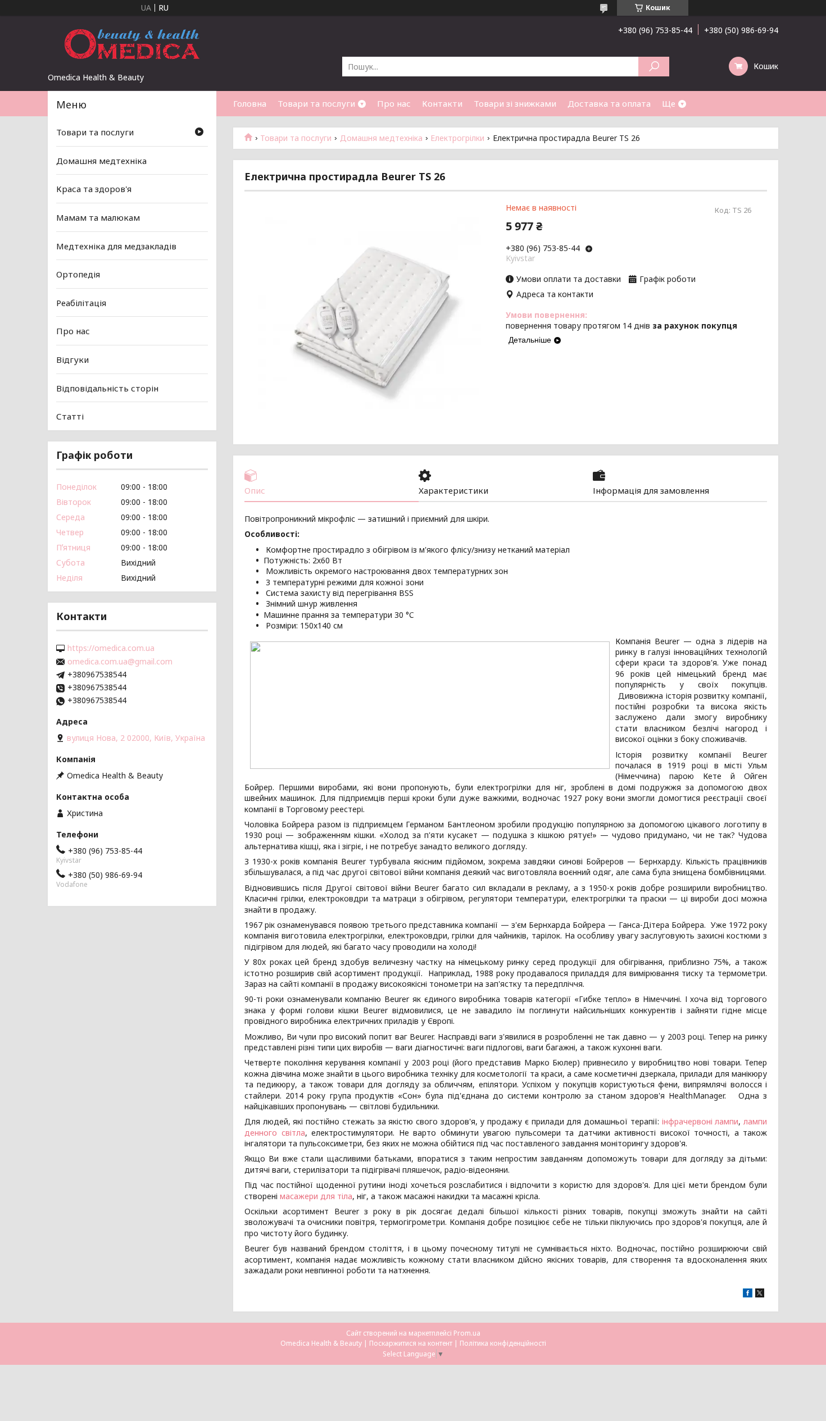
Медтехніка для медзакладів (116, 245)
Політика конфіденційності (503, 1343)
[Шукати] (653, 66)
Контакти (442, 103)
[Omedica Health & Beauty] (132, 43)
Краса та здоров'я (93, 188)
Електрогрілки (457, 138)
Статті (70, 416)
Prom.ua (466, 1333)
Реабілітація (81, 302)
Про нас (394, 103)
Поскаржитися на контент (410, 1343)
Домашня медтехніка (381, 138)
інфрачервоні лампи (700, 1121)
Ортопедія (78, 274)
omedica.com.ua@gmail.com (120, 662)
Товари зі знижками (515, 103)
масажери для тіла (316, 1196)
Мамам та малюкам (98, 217)
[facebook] (747, 1294)
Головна (249, 103)
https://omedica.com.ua (111, 648)
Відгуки (72, 359)
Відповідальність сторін (107, 388)
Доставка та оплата (609, 103)
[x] (759, 1294)
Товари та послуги (316, 103)
